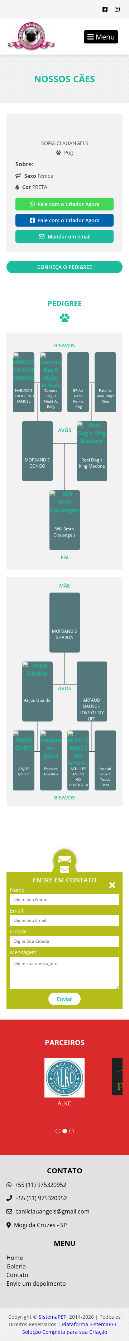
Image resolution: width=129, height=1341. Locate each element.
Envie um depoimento (36, 1283)
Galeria (16, 1266)
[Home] (28, 37)
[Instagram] (117, 9)
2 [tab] (64, 1131)
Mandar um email (68, 236)
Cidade (18, 931)
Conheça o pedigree (64, 267)
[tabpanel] (64, 1078)
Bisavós (64, 345)
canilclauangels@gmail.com (52, 1211)
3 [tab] (71, 1131)
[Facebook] (105, 9)
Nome (17, 889)
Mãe (64, 585)
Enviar (64, 999)
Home (14, 1258)
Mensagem (23, 952)
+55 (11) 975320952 (39, 1185)
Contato (17, 1275)
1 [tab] (58, 1131)
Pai (64, 557)
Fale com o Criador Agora (68, 204)
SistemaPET (52, 1316)
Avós (64, 430)
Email (16, 910)
